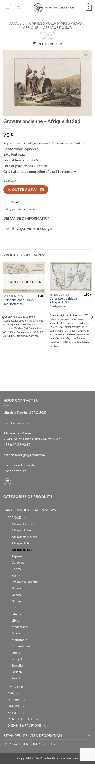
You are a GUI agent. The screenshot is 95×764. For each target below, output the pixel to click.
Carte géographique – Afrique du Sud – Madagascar (64, 302)
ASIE (11, 693)
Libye (15, 620)
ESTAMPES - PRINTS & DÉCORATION (32, 735)
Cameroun (19, 562)
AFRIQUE (30, 27)
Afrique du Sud (57, 27)
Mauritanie (19, 640)
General (17, 595)
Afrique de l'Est (22, 530)
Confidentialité (14, 471)
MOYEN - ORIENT (20, 719)
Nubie (16, 652)
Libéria (16, 614)
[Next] (91, 326)
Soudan (17, 672)
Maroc (16, 633)
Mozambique (21, 646)
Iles (14, 607)
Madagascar (20, 627)
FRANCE (14, 706)
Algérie (17, 556)
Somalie (17, 665)
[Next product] (43, 35)
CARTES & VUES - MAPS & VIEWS (55, 23)
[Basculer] (7, 229)
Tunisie (16, 678)
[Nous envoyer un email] (7, 481)
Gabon (16, 588)
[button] (7, 7)
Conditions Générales (19, 465)
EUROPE (14, 700)
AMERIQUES (16, 687)
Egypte (16, 575)
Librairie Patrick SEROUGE (24, 412)
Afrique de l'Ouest (24, 537)
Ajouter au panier (26, 190)
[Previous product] (51, 35)
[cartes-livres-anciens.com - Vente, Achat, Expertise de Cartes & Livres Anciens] (53, 8)
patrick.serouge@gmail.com (24, 455)
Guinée (16, 601)
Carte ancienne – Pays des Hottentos (18, 302)
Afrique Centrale (23, 524)
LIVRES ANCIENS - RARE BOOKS (29, 744)
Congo (16, 569)
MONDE (13, 712)
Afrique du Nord (23, 543)
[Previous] (3, 326)
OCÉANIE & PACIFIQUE (24, 725)
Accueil (17, 23)
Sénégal (17, 659)
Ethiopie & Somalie (25, 582)
